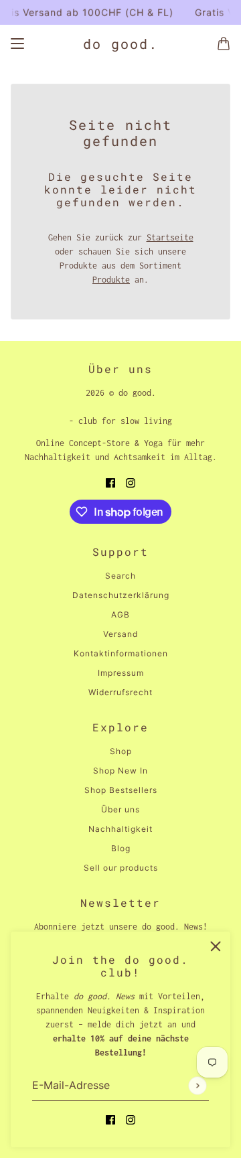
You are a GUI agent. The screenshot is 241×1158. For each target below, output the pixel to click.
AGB (120, 614)
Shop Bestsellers (120, 790)
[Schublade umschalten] (17, 43)
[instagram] (130, 1118)
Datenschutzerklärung (120, 595)
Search (120, 576)
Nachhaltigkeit (120, 829)
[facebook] (110, 1118)
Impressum (121, 673)
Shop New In (120, 771)
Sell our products (121, 868)
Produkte (111, 280)
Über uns (120, 809)
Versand (120, 634)
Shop (121, 751)
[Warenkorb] (223, 43)
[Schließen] (215, 946)
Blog (121, 848)
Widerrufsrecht (120, 692)
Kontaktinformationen (121, 653)
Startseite (170, 237)
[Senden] (197, 1085)
